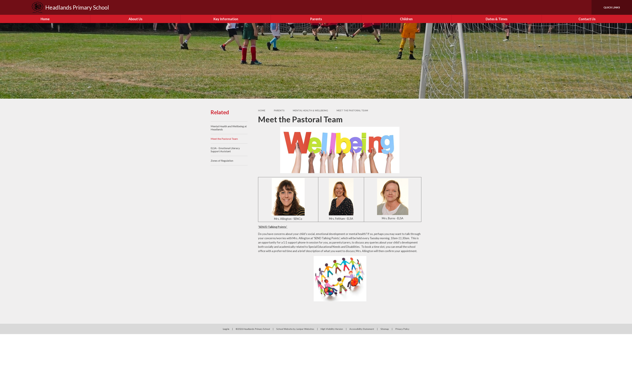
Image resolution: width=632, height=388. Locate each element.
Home (261, 110)
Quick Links (612, 7)
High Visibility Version (332, 328)
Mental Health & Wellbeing (310, 110)
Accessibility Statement (361, 328)
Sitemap (385, 328)
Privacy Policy (402, 328)
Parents (279, 110)
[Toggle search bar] (586, 7)
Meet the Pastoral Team (352, 110)
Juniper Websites (305, 328)
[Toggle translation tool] (574, 7)
